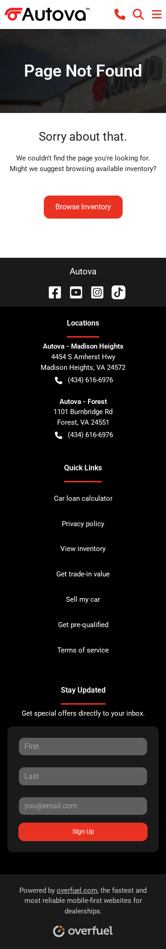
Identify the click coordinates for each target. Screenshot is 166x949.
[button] (120, 14)
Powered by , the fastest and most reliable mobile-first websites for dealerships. (83, 901)
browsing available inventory (109, 169)
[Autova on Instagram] (93, 291)
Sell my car (83, 599)
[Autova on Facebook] (51, 291)
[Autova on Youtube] (72, 291)
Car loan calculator (83, 498)
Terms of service (83, 650)
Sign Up (83, 831)
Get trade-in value (83, 574)
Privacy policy (83, 524)
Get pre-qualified (83, 625)
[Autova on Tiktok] (114, 291)
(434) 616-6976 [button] (90, 380)
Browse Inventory (83, 206)
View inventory (83, 549)
